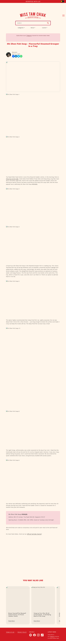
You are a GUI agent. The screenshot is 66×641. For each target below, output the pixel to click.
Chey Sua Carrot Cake (12, 179)
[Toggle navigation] (63, 15)
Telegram (29, 35)
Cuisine (44, 27)
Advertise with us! (33, 1)
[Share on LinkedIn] (16, 56)
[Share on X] (18, 56)
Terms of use (10, 632)
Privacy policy (22, 632)
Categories (21, 27)
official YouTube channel (34, 534)
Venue (32, 27)
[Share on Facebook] (13, 56)
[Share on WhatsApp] (21, 56)
